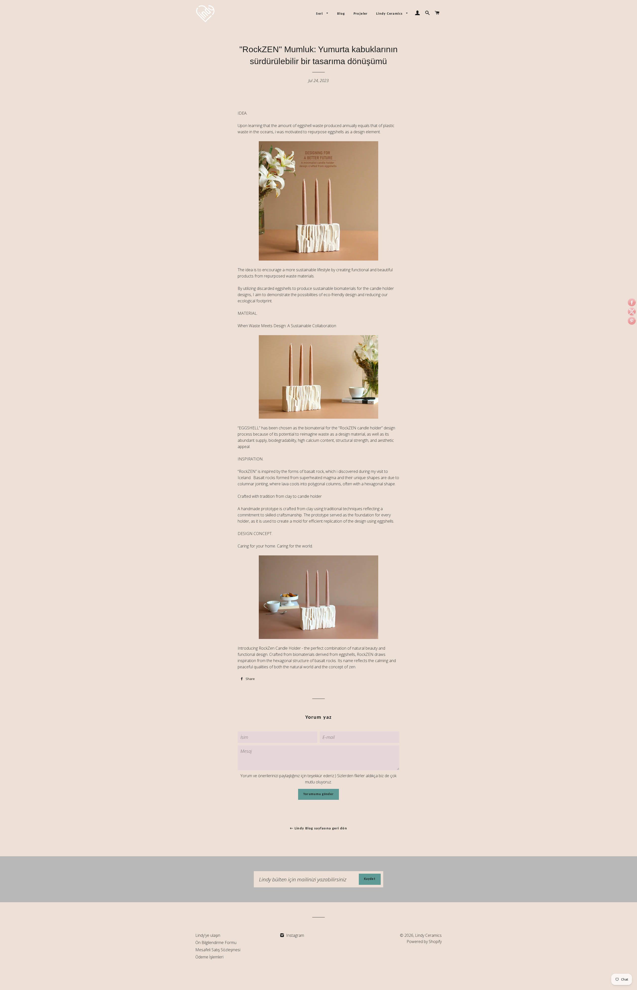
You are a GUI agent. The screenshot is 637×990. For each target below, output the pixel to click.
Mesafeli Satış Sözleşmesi (217, 949)
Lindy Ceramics (390, 14)
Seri (320, 14)
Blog (341, 14)
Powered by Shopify (424, 941)
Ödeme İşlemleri (209, 957)
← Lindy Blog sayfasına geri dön (318, 828)
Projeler (361, 14)
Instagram (294, 935)
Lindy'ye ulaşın (207, 935)
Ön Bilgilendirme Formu (215, 942)
